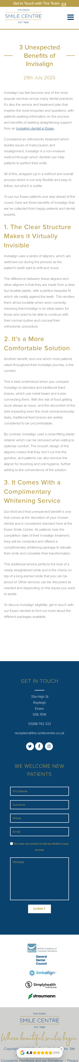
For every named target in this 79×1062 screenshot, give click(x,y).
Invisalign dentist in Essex (35, 128)
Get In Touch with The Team (36, 3)
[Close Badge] (61, 1049)
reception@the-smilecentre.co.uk (39, 733)
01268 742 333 (39, 724)
